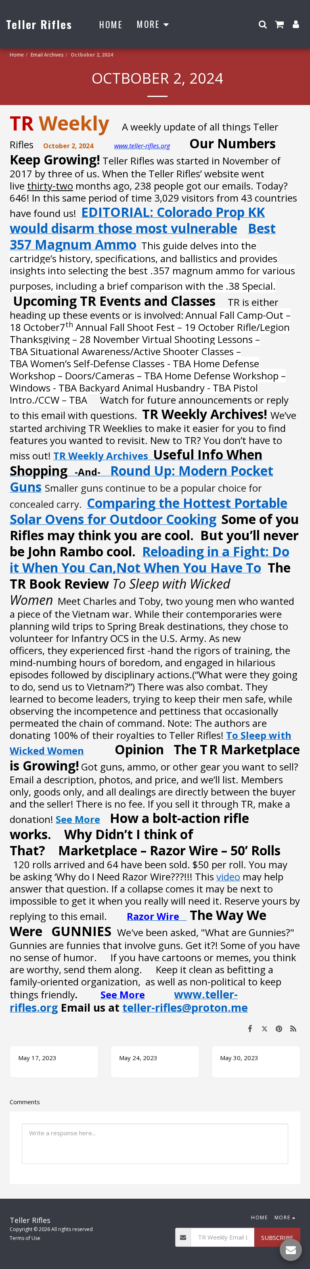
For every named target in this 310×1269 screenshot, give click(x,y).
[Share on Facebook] (250, 1028)
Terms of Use (25, 1238)
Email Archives (47, 54)
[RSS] (293, 1028)
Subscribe (277, 1237)
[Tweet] (265, 1028)
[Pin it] (279, 1028)
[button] (262, 24)
